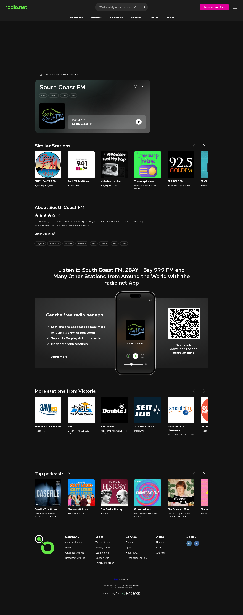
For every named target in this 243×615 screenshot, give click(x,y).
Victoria (68, 244)
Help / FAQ (132, 553)
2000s (54, 96)
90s (73, 96)
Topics (170, 18)
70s (64, 96)
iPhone (160, 542)
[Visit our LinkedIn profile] (189, 543)
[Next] (204, 144)
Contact (130, 542)
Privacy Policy (102, 547)
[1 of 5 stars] (37, 215)
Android (160, 553)
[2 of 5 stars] (41, 215)
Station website (43, 234)
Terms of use (102, 542)
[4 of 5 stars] (49, 215)
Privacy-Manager (104, 563)
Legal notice (102, 553)
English (40, 244)
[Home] (40, 74)
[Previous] (193, 144)
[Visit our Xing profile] (196, 543)
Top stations (76, 18)
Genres (154, 18)
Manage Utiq (102, 558)
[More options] (144, 86)
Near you (136, 18)
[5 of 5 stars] (54, 215)
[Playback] (139, 122)
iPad (158, 547)
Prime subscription (136, 558)
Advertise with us (74, 553)
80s (43, 96)
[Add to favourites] (135, 86)
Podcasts (96, 18)
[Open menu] (235, 7)
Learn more (59, 357)
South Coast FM (82, 124)
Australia (82, 244)
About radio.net (73, 542)
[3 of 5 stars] (45, 215)
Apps (128, 547)
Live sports (116, 18)
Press (68, 547)
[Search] (143, 7)
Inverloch (54, 244)
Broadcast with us (75, 558)
